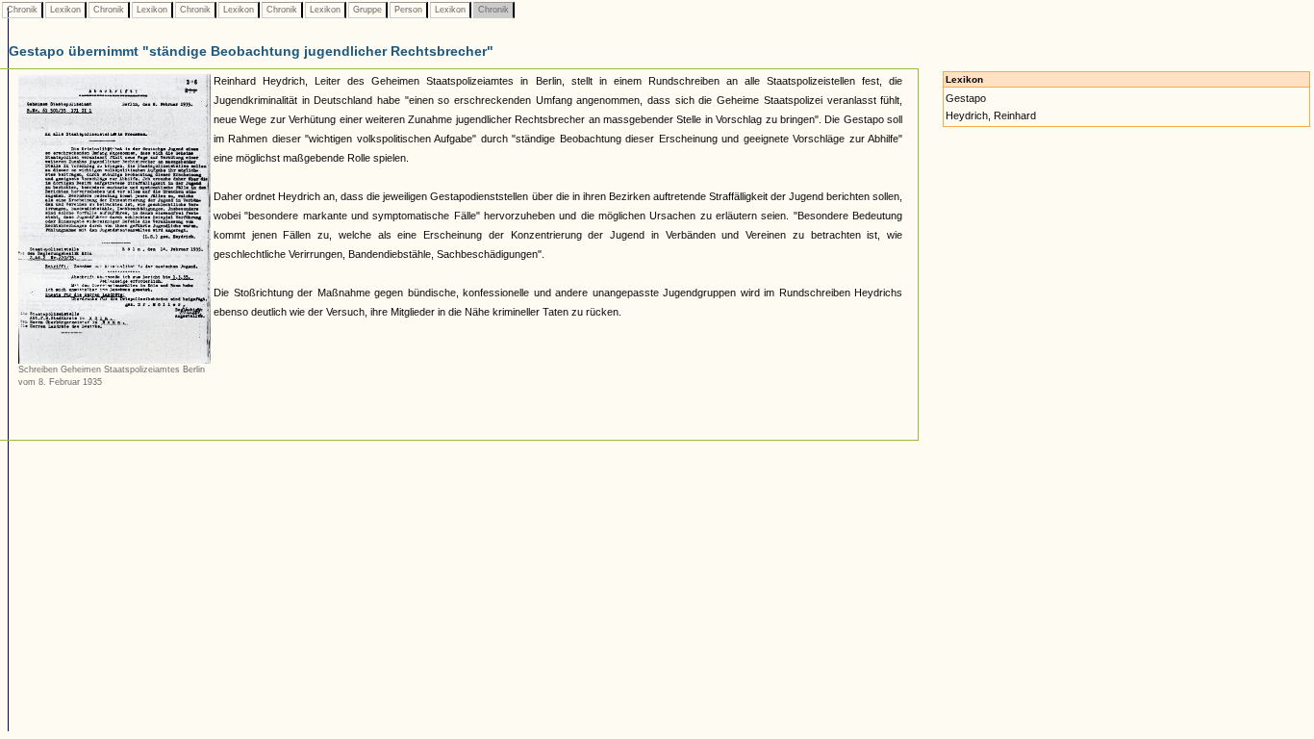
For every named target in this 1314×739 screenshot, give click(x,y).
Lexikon (65, 9)
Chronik (22, 9)
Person (408, 9)
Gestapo (966, 98)
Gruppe (367, 9)
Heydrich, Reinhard (991, 115)
